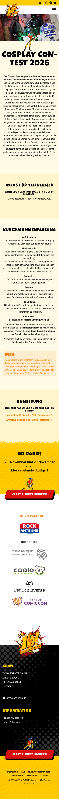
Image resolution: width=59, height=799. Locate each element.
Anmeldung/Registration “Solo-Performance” (29, 415)
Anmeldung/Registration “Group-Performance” (29, 420)
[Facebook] (50, 2)
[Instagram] (46, 2)
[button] (55, 10)
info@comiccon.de (16, 698)
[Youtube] (55, 2)
